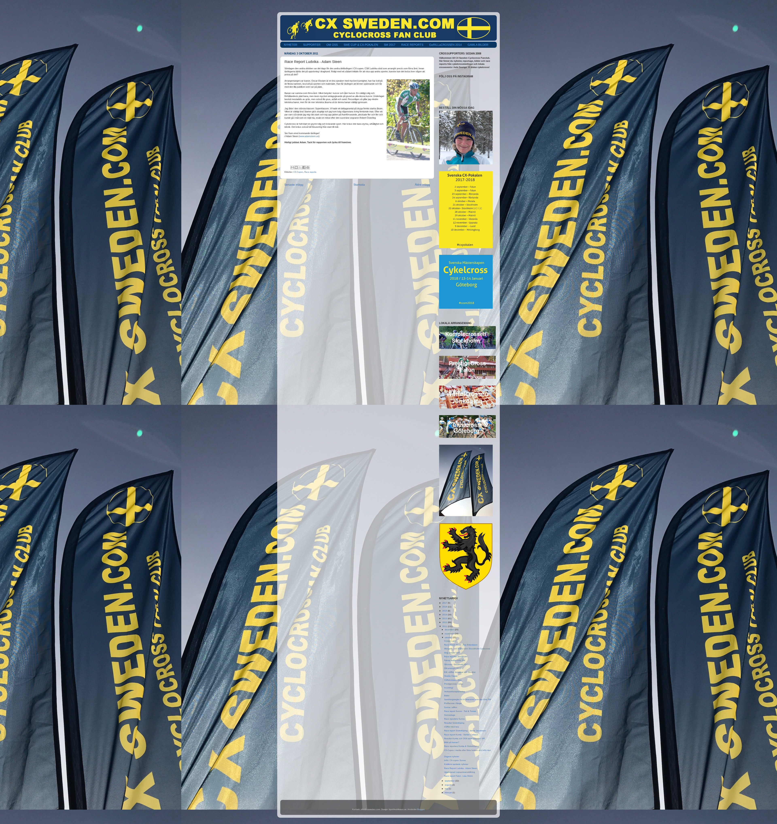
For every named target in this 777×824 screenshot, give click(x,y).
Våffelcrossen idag (453, 680)
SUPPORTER (312, 44)
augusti (448, 785)
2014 (445, 614)
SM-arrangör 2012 (452, 668)
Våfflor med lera (451, 727)
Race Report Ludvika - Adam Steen (460, 768)
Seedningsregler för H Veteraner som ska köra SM (467, 699)
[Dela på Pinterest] (308, 167)
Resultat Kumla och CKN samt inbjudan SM (464, 738)
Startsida (359, 184)
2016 (445, 607)
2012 (445, 622)
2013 (445, 618)
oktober (448, 637)
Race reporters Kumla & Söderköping (461, 746)
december (450, 629)
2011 (445, 626)
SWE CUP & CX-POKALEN (361, 44)
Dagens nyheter (451, 756)
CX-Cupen (298, 172)
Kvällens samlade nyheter (456, 764)
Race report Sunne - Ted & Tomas (460, 711)
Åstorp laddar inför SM (454, 660)
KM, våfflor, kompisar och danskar (460, 672)
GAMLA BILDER (478, 44)
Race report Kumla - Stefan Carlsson (461, 735)
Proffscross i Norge (453, 703)
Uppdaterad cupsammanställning (459, 772)
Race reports (310, 172)
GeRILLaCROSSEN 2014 (445, 44)
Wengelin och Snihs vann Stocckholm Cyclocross (467, 649)
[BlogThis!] (296, 167)
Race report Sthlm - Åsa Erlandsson (461, 645)
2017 (445, 603)
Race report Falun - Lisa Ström (458, 776)
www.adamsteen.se (309, 136)
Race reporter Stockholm (455, 656)
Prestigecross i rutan (453, 684)
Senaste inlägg (293, 184)
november (450, 634)
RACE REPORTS (412, 44)
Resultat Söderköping (454, 723)
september (450, 781)
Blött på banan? (451, 742)
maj (447, 789)
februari (448, 792)
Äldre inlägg (422, 184)
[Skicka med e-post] (292, 167)
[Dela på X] (300, 167)
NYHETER (290, 44)
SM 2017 (389, 44)
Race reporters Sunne (454, 719)
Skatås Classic (451, 676)
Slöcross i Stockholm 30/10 (456, 664)
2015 (445, 611)
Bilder (446, 695)
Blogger (420, 809)
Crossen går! (450, 641)
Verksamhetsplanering (454, 691)
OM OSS (332, 44)
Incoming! (448, 688)
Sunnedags (449, 715)
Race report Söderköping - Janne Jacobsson (465, 730)
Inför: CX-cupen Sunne (455, 760)
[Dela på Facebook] (304, 167)
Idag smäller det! (452, 653)
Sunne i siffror (450, 707)
